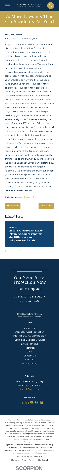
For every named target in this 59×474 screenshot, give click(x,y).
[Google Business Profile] (41, 402)
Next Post (46, 205)
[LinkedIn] (26, 402)
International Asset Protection (29, 336)
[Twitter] (22, 402)
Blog (29, 351)
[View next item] (18, 251)
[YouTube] (31, 402)
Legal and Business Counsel (29, 339)
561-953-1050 (29, 301)
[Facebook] (17, 402)
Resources (29, 347)
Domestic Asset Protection (29, 331)
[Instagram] (36, 402)
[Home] (28, 5)
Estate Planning (29, 343)
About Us (29, 328)
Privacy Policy (29, 363)
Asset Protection (28, 197)
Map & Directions (29, 389)
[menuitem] (15, 460)
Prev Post (12, 205)
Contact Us (29, 355)
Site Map (29, 359)
